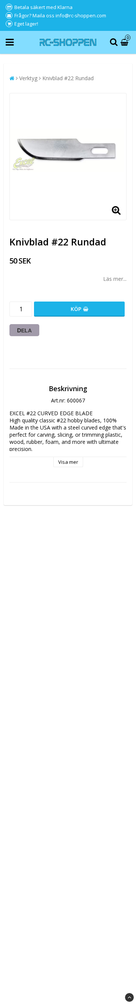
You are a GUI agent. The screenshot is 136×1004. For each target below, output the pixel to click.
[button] (125, 42)
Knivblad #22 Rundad (68, 78)
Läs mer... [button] (115, 278)
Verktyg (28, 78)
